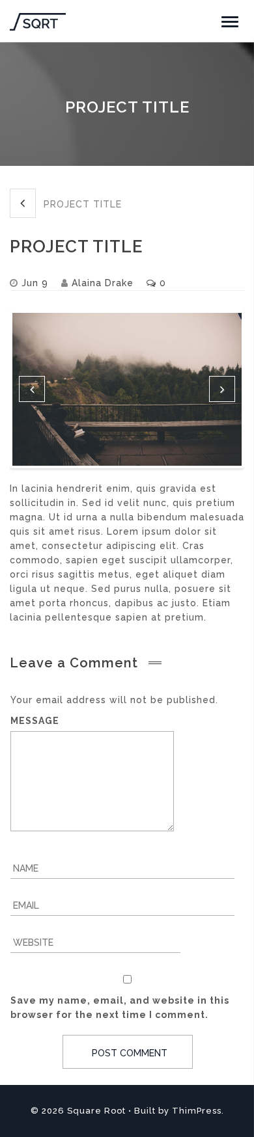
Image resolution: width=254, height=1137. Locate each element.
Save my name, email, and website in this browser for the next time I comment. (119, 1007)
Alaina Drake (103, 283)
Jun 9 (34, 283)
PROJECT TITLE (81, 204)
